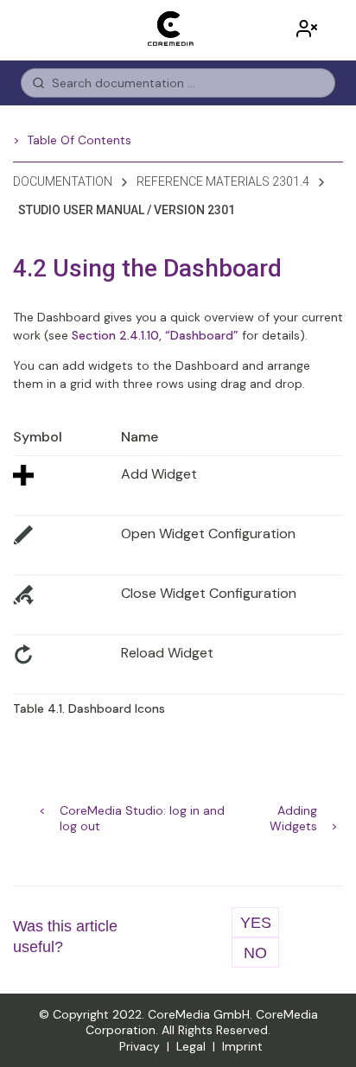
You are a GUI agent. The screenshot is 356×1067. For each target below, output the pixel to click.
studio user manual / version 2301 (126, 210)
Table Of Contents (79, 140)
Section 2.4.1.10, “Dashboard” (155, 335)
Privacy (139, 1046)
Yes (255, 922)
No (255, 953)
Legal (191, 1046)
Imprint (242, 1046)
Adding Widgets (293, 812)
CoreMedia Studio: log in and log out (142, 812)
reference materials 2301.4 (223, 181)
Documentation (62, 181)
